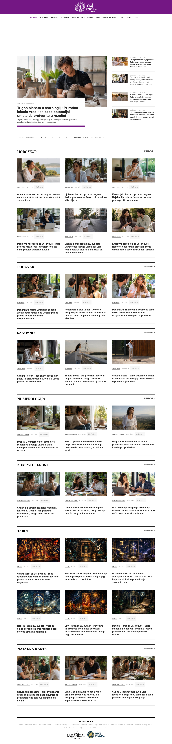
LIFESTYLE (138, 17)
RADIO (128, 17)
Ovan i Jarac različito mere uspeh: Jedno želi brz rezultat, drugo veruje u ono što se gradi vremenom (86, 510)
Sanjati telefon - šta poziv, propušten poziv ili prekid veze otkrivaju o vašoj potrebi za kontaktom (38, 378)
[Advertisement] (86, 37)
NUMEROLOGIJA (93, 17)
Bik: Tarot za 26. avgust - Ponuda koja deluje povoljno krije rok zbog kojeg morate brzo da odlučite (86, 576)
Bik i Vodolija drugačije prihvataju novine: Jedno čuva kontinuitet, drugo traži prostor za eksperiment (133, 510)
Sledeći (77, 138)
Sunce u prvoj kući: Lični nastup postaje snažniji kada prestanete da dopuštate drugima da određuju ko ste (141, 80)
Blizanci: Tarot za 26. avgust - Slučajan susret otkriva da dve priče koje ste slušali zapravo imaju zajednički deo (132, 578)
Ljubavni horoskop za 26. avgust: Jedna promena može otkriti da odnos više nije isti (86, 197)
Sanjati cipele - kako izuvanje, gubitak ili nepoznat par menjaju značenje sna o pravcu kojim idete (133, 378)
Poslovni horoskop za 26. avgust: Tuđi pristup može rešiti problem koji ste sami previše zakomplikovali (38, 246)
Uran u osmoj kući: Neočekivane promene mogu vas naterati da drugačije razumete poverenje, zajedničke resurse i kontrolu (83, 696)
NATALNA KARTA (78, 17)
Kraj (85, 138)
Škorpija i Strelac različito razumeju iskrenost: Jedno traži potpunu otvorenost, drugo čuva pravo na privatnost (37, 512)
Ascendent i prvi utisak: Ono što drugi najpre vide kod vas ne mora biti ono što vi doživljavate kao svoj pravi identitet (86, 314)
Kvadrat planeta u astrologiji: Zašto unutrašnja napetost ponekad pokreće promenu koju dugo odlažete (141, 98)
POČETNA (33, 17)
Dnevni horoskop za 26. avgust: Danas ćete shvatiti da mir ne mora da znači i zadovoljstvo (38, 197)
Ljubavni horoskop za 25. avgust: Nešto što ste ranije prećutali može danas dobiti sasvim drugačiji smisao (133, 246)
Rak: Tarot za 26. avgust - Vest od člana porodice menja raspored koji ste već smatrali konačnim (37, 628)
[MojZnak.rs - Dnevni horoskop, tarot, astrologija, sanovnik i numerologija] (86, 7)
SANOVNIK (65, 17)
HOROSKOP (44, 17)
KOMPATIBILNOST (109, 17)
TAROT (121, 17)
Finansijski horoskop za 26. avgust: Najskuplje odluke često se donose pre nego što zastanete (132, 197)
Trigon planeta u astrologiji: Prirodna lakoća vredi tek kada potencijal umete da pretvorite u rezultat (47, 111)
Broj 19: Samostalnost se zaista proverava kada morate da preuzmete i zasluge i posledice (133, 444)
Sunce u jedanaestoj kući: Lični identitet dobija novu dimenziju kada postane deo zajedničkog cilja (132, 694)
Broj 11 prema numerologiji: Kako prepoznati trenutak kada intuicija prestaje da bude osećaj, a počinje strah (84, 446)
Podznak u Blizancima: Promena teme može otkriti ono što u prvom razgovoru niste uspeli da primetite (133, 312)
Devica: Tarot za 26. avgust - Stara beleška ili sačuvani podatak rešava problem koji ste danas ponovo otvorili (132, 630)
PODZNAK (55, 17)
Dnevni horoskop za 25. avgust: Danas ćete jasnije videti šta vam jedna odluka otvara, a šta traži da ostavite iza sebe (83, 248)
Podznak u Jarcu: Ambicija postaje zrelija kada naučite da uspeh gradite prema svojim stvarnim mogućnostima (37, 314)
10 (71, 138)
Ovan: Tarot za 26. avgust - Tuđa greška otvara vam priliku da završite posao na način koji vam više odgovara (38, 578)
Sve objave (148, 151)
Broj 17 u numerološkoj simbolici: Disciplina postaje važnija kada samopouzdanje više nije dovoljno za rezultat (37, 446)
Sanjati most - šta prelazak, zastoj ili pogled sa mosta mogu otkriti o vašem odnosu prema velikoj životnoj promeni (85, 380)
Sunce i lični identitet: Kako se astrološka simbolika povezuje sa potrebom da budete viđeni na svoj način (142, 115)
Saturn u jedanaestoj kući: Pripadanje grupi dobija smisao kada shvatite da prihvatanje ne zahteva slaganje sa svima (38, 696)
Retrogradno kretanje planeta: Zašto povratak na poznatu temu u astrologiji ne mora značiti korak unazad (142, 63)
